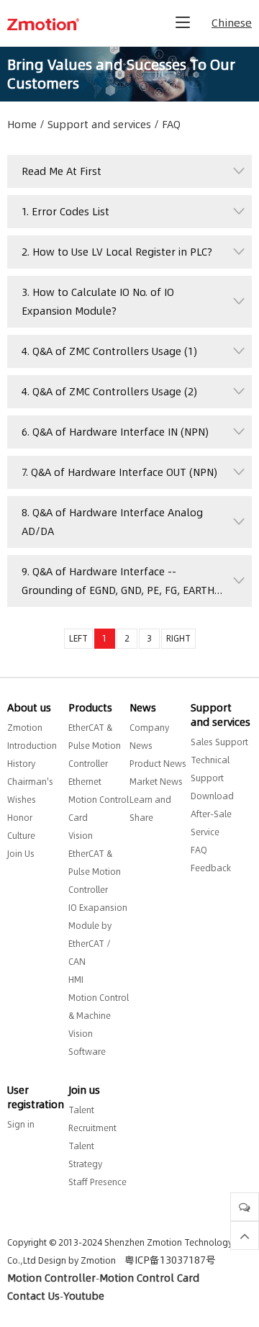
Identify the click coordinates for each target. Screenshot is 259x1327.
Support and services (99, 124)
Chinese (232, 22)
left (78, 638)
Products (90, 708)
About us (29, 708)
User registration (35, 1097)
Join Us (21, 853)
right (178, 638)
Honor (19, 817)
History (21, 763)
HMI (75, 979)
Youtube (83, 1296)
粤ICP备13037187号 (170, 1260)
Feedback (211, 868)
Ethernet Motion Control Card (98, 799)
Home (22, 124)
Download (212, 796)
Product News (158, 763)
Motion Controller (51, 1278)
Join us (84, 1090)
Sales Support (219, 742)
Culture (21, 835)
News (143, 708)
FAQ (171, 124)
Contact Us (33, 1296)
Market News (156, 781)
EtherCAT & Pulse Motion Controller (94, 745)
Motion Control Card (149, 1278)
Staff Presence (97, 1182)
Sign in (21, 1124)
